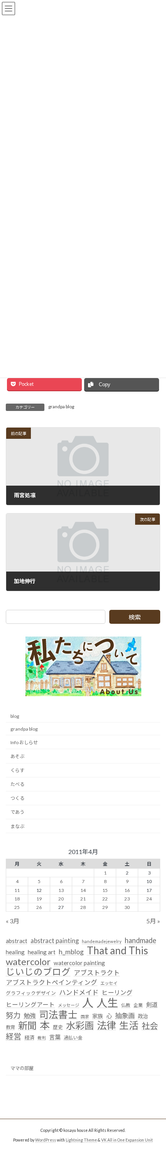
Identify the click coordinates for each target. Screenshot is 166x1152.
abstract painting (54, 940)
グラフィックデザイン (31, 993)
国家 (85, 1015)
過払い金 (73, 1038)
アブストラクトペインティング (51, 982)
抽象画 (125, 1015)
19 (39, 898)
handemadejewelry (102, 941)
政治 (143, 1016)
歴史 (58, 1027)
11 (17, 890)
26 (39, 907)
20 (61, 898)
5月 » (153, 920)
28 (83, 907)
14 (83, 890)
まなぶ (17, 826)
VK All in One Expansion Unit (127, 1140)
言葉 (55, 1037)
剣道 (152, 1004)
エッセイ (108, 983)
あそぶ (17, 756)
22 (105, 898)
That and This (117, 950)
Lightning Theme (81, 1140)
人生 (107, 1003)
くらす (17, 770)
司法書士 (58, 1014)
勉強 (30, 1015)
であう (17, 812)
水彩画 (80, 1025)
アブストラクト (97, 973)
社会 (150, 1026)
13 (61, 890)
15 (105, 890)
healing (15, 951)
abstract (16, 940)
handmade (140, 940)
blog (14, 716)
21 (83, 898)
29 (105, 907)
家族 (97, 1015)
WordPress (45, 1140)
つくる (17, 798)
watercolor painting (79, 962)
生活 (129, 1025)
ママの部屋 (22, 1068)
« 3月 (12, 920)
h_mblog (71, 952)
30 (127, 907)
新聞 (27, 1025)
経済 (29, 1037)
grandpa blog (61, 406)
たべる (17, 784)
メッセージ (68, 1005)
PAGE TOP (154, 1109)
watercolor (28, 961)
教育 (10, 1027)
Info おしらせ (24, 742)
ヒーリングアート (30, 1004)
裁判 (41, 1037)
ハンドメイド (78, 992)
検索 (135, 617)
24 (149, 898)
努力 (13, 1014)
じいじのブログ (38, 972)
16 (127, 890)
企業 (138, 1005)
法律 (106, 1025)
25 (17, 907)
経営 (13, 1036)
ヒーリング (117, 992)
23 (127, 898)
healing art (42, 951)
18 (17, 898)
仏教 (125, 1005)
